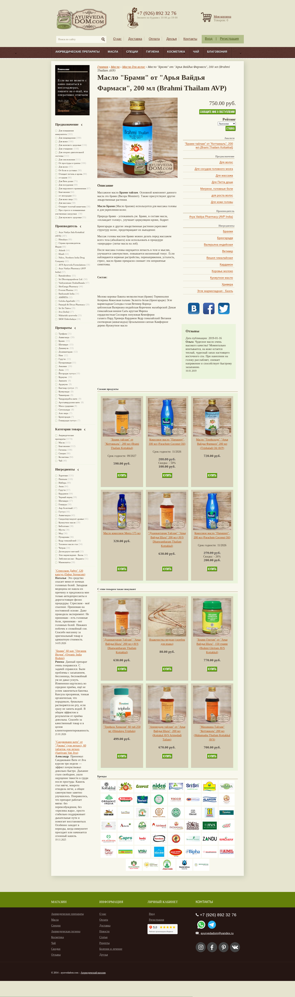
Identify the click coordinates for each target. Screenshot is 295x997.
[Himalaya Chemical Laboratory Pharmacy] (227, 843)
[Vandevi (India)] (210, 817)
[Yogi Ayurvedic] (125, 856)
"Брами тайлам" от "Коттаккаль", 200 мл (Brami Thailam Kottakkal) (209, 145)
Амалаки (63, 366)
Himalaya (63, 239)
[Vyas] (176, 843)
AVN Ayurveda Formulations (72, 265)
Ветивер (227, 251)
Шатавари (64, 344)
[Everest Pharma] (142, 791)
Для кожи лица (66, 199)
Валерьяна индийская (218, 244)
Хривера (227, 284)
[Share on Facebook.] (209, 313)
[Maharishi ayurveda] (134, 869)
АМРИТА (63, 297)
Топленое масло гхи (68, 544)
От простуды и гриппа (69, 163)
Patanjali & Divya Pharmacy (72, 304)
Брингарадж (225, 237)
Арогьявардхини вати (69, 402)
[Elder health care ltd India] (109, 817)
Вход (208, 38)
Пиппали (63, 479)
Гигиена (152, 51)
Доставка (135, 39)
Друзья (171, 39)
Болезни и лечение (110, 948)
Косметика (176, 51)
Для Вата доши (66, 181)
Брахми (228, 231)
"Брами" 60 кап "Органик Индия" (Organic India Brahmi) (70, 654)
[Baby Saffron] (109, 856)
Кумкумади (64, 391)
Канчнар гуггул (66, 388)
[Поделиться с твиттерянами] (224, 313)
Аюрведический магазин (93, 972)
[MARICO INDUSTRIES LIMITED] (142, 804)
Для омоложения (67, 159)
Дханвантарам (66, 352)
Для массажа (224, 175)
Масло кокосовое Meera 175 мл (121, 533)
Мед (61, 533)
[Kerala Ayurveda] (151, 869)
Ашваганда (64, 337)
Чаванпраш (64, 395)
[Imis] (142, 843)
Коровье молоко (222, 271)
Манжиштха (64, 562)
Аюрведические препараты (77, 51)
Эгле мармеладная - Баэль (215, 290)
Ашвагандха (64, 515)
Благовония (217, 51)
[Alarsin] (210, 804)
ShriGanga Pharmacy (68, 286)
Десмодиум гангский (69, 551)
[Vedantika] (227, 791)
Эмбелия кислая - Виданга (71, 558)
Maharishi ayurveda (68, 315)
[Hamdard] (159, 843)
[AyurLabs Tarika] (125, 817)
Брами (62, 341)
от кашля (63, 177)
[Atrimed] (159, 830)
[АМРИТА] (193, 830)
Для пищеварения (67, 138)
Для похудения (66, 185)
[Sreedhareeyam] (201, 869)
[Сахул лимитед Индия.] (227, 804)
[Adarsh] (125, 830)
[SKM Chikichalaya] (210, 856)
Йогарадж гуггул (67, 373)
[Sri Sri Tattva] (193, 791)
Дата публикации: (197, 338)
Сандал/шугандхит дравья (71, 519)
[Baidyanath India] (125, 804)
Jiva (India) (64, 312)
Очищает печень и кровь (70, 174)
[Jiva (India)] (210, 830)
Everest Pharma (66, 290)
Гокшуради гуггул (68, 420)
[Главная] (82, 19)
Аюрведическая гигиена (65, 931)
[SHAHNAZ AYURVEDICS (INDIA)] (193, 843)
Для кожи (63, 141)
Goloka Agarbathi (67, 301)
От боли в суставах (68, 170)
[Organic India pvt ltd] (109, 804)
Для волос (226, 162)
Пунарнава (64, 537)
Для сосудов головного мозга (214, 168)
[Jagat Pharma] (193, 804)
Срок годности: (117, 455)
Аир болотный (66, 508)
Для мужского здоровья (70, 217)
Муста (62, 530)
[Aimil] (227, 856)
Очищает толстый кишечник (72, 206)
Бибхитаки (64, 526)
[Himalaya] (227, 817)
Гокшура (63, 504)
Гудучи (62, 359)
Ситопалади (65, 409)
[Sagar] (168, 869)
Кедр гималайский (67, 540)
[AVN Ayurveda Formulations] (109, 843)
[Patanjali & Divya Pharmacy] (176, 830)
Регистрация (229, 38)
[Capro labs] (125, 843)
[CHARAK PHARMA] (193, 817)
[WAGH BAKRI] (176, 856)
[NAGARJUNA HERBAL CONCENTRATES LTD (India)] (210, 791)
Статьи (103, 937)
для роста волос (222, 195)
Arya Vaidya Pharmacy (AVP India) (211, 216)
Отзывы (56, 954)
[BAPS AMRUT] (109, 830)
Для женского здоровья (70, 145)
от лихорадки (65, 195)
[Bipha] (193, 856)
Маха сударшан (66, 406)
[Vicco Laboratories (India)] (176, 804)
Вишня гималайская (219, 257)
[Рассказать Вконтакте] (193, 313)
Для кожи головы (222, 201)
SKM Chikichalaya (67, 319)
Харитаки (63, 475)
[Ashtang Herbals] (142, 830)
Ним (61, 355)
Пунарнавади (65, 362)
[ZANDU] (210, 843)
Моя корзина (222, 16)
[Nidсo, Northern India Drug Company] (159, 791)
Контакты (190, 39)
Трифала (63, 333)
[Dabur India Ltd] (142, 817)
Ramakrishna (65, 275)
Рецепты (104, 943)
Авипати (63, 380)
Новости (104, 931)
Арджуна (63, 384)
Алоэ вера (64, 413)
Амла (61, 370)
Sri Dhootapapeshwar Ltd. (71, 279)
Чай (196, 51)
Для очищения (66, 148)
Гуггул (62, 511)
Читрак (62, 548)
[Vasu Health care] (142, 856)
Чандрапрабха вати (68, 399)
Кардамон (226, 264)
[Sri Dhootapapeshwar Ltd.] (176, 791)
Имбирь (62, 483)
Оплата (154, 39)
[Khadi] (159, 817)
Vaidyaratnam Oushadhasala (72, 283)
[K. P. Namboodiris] (159, 804)
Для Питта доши (222, 182)
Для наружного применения (72, 188)
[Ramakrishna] (184, 869)
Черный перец (65, 497)
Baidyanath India (66, 293)
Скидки (55, 948)
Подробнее (63, 110)
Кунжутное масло (221, 277)
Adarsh (62, 250)
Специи (132, 51)
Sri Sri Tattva (65, 308)
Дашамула (64, 348)
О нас (117, 39)
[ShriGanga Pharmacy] (227, 830)
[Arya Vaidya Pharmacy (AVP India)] (125, 791)
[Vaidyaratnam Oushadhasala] (176, 817)
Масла (113, 51)
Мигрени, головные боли (216, 188)
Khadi (61, 254)
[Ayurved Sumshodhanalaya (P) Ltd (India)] (159, 856)
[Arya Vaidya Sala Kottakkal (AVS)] (109, 791)
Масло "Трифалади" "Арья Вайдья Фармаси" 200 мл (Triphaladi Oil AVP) (212, 444)
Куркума (63, 377)
